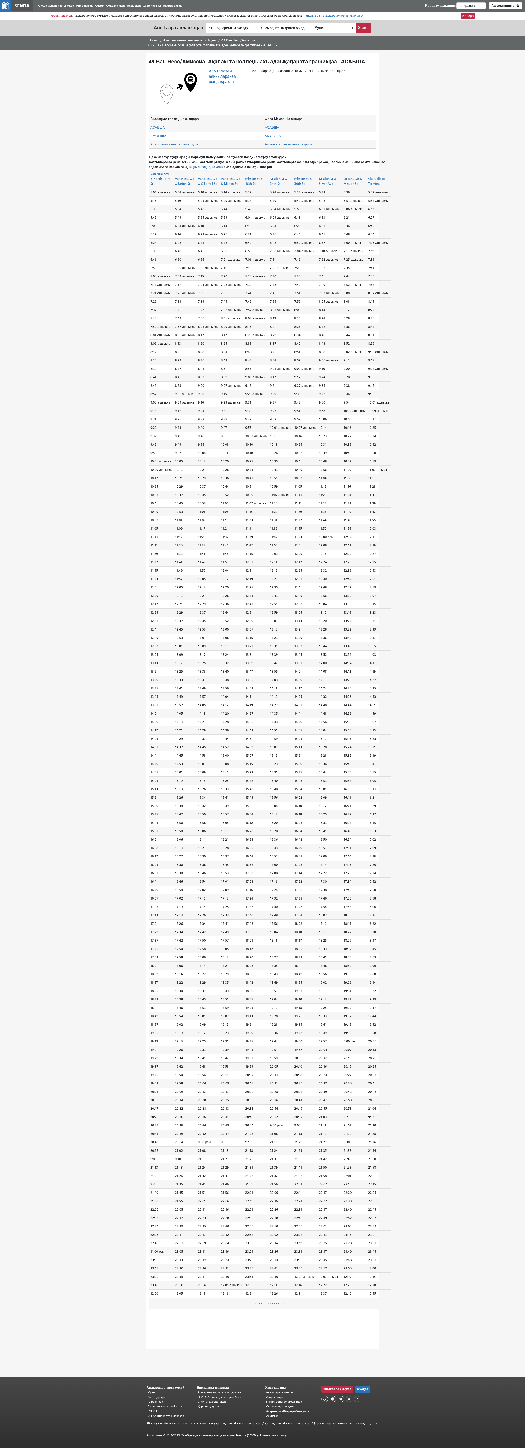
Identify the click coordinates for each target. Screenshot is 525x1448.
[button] (505, 5)
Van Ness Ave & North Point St (160, 179)
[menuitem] (56, 5)
